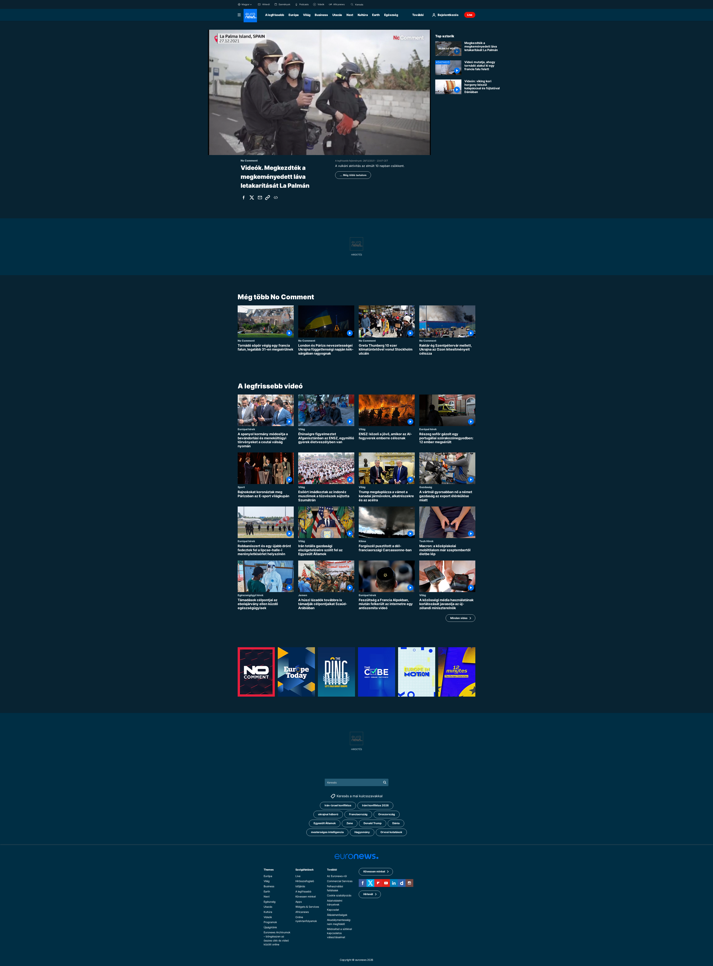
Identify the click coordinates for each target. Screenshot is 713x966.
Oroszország (386, 814)
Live (469, 14)
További (332, 869)
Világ (306, 15)
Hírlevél (368, 894)
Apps (298, 901)
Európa (294, 15)
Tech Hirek (426, 541)
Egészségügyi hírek (250, 595)
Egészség (391, 15)
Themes (269, 869)
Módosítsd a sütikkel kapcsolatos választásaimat (339, 933)
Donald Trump (373, 823)
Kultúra (363, 15)
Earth (376, 15)
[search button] (352, 4)
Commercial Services (339, 881)
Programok (270, 922)
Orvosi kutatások (391, 832)
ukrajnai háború (328, 814)
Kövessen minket (305, 896)
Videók (268, 917)
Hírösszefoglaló (304, 881)
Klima (362, 541)
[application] (319, 92)
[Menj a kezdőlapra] (250, 15)
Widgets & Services (307, 906)
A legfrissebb (274, 15)
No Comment (246, 340)
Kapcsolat (333, 909)
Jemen (302, 595)
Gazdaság (425, 487)
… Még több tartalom (353, 175)
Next (349, 15)
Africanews (302, 911)
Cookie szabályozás (339, 895)
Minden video (459, 618)
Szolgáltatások (304, 869)
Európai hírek (246, 429)
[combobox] (371, 4)
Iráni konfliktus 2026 (375, 805)
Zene (349, 823)
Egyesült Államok (325, 823)
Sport (241, 487)
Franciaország (358, 814)
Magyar (245, 4)
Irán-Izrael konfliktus (338, 805)
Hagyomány (362, 832)
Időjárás (300, 886)
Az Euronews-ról (337, 876)
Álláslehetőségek (337, 914)
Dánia (396, 823)
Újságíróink (270, 927)
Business (321, 15)
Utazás (337, 15)
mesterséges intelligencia (327, 832)
